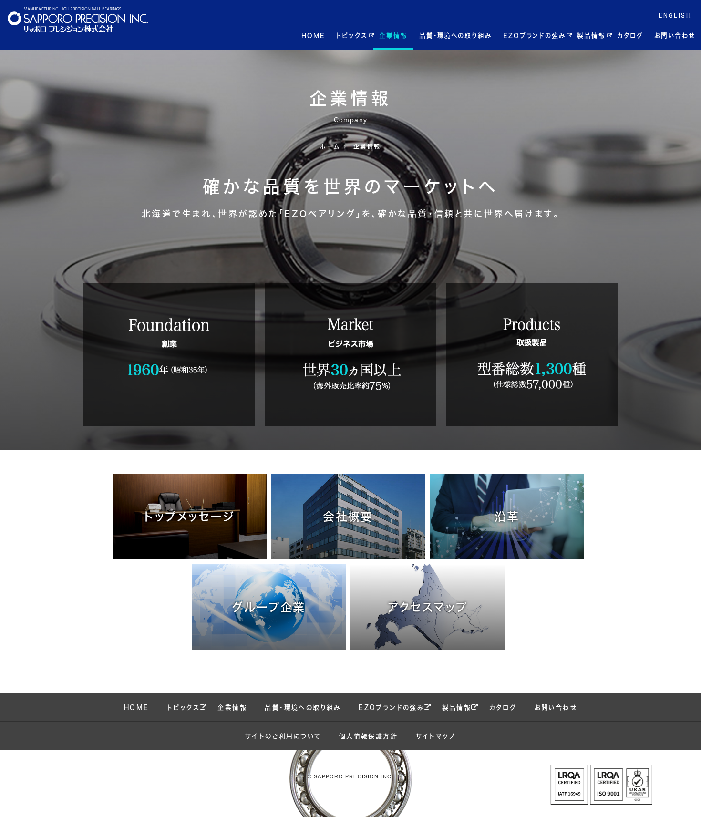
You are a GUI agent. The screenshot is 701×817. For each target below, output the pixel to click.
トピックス (352, 35)
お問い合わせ (674, 35)
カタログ (630, 35)
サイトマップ (436, 736)
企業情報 (393, 35)
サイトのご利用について (283, 736)
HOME (313, 35)
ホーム (330, 146)
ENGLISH (675, 15)
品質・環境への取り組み (455, 35)
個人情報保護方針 (368, 736)
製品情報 (591, 35)
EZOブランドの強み (534, 35)
